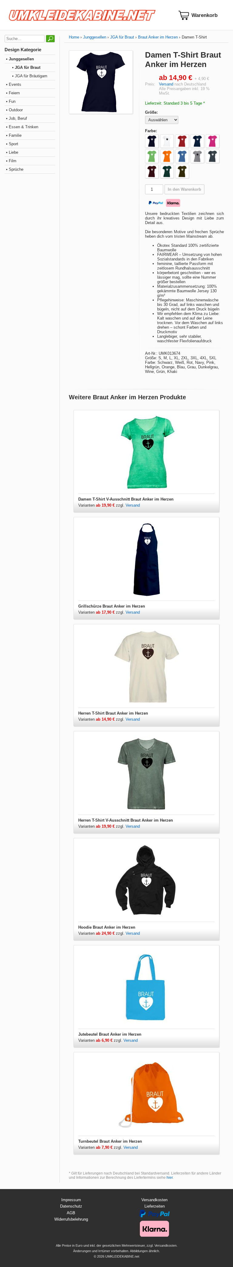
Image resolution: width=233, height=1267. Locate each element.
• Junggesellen (20, 59)
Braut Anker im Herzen (158, 37)
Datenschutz (71, 1206)
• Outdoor (14, 110)
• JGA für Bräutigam (29, 76)
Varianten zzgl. (102, 505)
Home (74, 37)
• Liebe (12, 152)
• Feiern (13, 93)
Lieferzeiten (154, 1206)
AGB (71, 1213)
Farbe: (151, 131)
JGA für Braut (122, 37)
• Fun (10, 101)
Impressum (71, 1200)
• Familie (14, 135)
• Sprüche (14, 169)
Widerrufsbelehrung (71, 1219)
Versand (166, 84)
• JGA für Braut (26, 67)
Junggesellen (94, 37)
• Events (13, 84)
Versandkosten (154, 1200)
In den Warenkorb (184, 189)
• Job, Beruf (16, 118)
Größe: (151, 112)
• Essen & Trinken (22, 127)
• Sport (12, 144)
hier (170, 1177)
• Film (11, 161)
